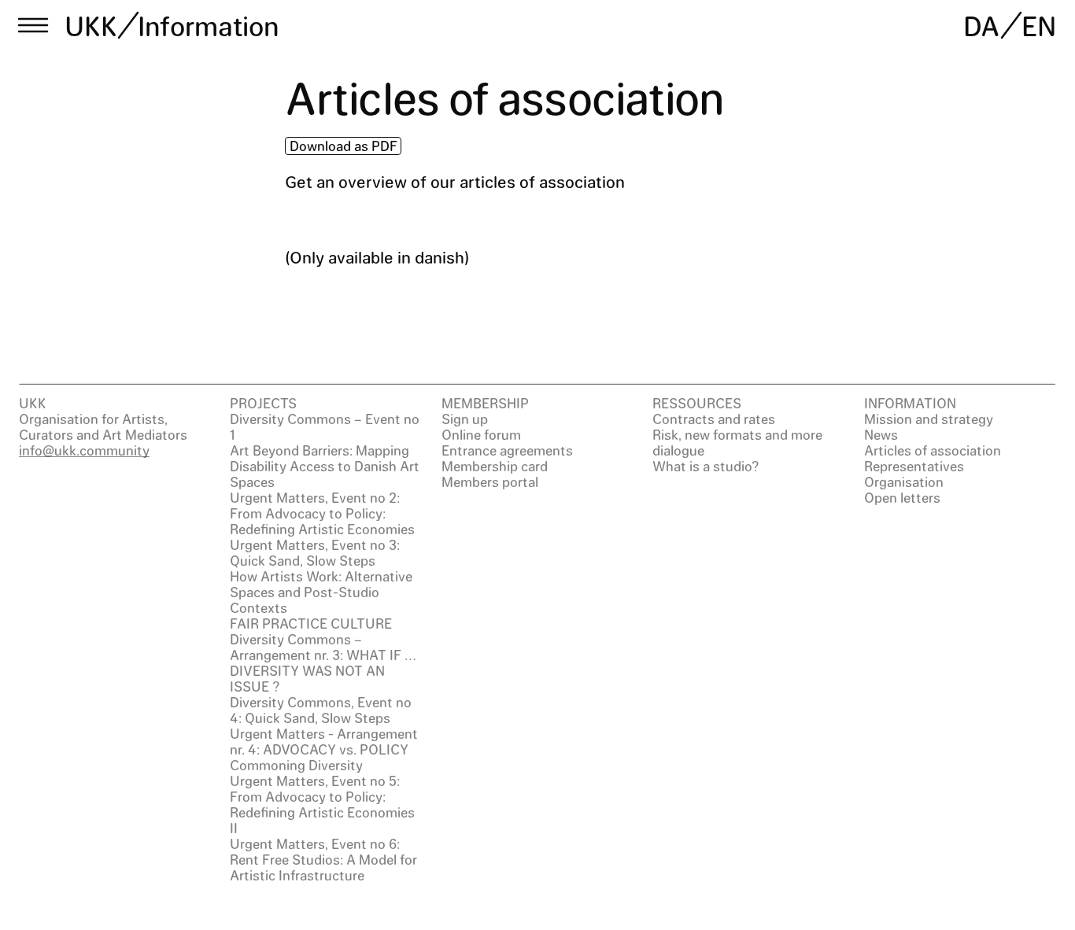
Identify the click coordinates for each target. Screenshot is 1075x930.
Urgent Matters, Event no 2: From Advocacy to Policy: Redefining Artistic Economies (322, 513)
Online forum (481, 434)
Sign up (464, 418)
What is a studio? (705, 466)
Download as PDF (343, 145)
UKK (91, 25)
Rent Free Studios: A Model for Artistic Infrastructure (323, 867)
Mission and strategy (928, 418)
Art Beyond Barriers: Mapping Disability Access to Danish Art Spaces (324, 465)
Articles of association (932, 450)
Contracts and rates (713, 418)
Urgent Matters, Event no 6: (315, 843)
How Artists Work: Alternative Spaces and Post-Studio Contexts (321, 591)
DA (981, 25)
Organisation (904, 481)
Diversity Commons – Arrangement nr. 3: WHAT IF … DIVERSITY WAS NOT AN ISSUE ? (323, 662)
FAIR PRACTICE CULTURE (311, 623)
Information (208, 25)
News (881, 434)
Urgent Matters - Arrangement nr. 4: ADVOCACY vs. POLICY (324, 741)
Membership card (494, 466)
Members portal (489, 481)
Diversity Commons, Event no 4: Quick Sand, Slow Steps (321, 709)
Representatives (914, 466)
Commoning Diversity (296, 765)
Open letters (902, 497)
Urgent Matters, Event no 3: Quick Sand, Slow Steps (315, 552)
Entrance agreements (507, 450)
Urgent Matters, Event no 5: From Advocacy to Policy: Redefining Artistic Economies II (322, 804)
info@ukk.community (84, 450)
